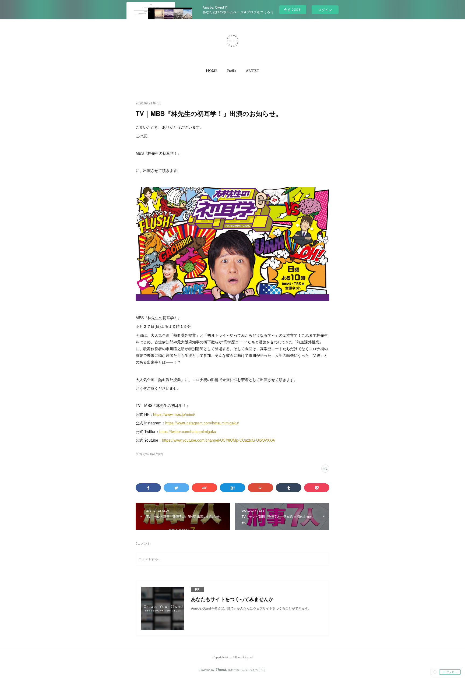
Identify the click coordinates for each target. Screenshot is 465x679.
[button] (211, 70)
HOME (211, 70)
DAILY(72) (156, 454)
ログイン (325, 9)
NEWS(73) (142, 454)
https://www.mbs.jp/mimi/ (174, 414)
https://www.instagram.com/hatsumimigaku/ (202, 422)
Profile (231, 70)
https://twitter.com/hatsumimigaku (187, 431)
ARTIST (252, 70)
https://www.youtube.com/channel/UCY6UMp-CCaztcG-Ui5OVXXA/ (218, 440)
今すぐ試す (292, 9)
